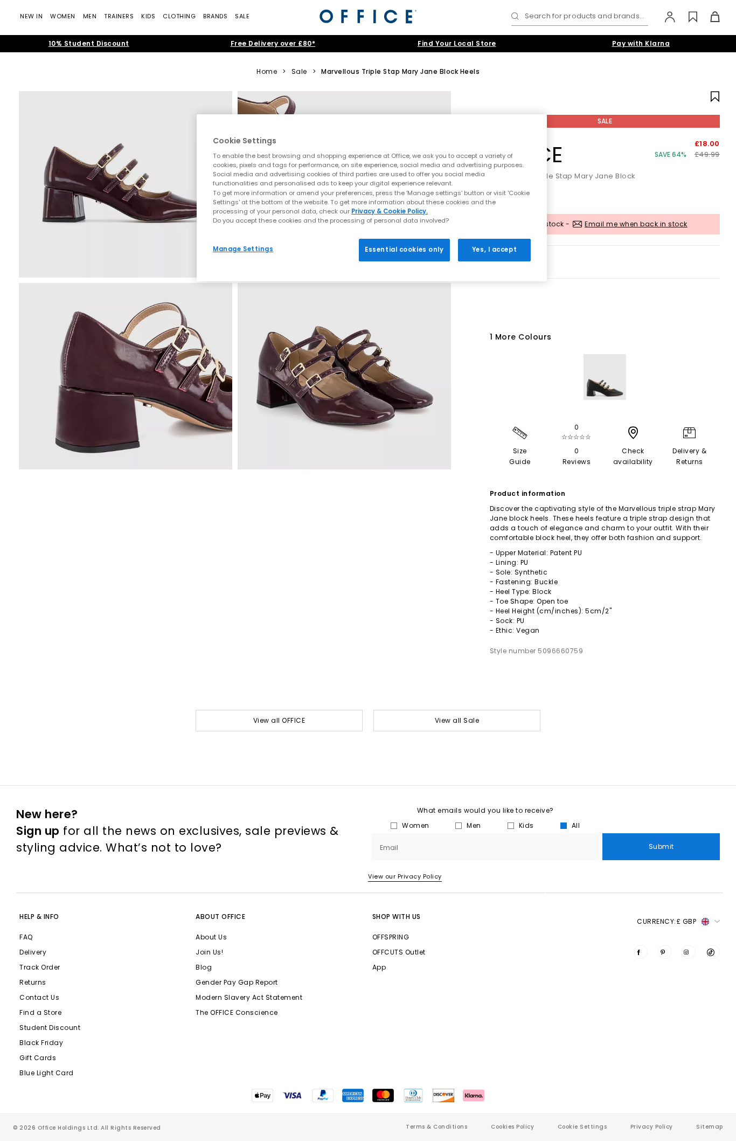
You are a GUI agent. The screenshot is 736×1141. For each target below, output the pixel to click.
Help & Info (39, 916)
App (379, 967)
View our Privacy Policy (405, 876)
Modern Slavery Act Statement (249, 997)
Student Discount (49, 1027)
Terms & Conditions (436, 1127)
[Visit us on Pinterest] (665, 952)
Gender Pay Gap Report (237, 982)
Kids (148, 16)
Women (62, 16)
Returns (32, 982)
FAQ (26, 937)
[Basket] (708, 16)
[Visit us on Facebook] (641, 952)
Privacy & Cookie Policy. (389, 211)
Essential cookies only (404, 249)
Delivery (32, 952)
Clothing (179, 16)
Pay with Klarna (641, 43)
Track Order (39, 967)
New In (31, 16)
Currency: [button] (666, 921)
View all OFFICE (279, 720)
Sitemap (709, 1127)
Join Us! (209, 952)
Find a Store (40, 1012)
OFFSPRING (390, 937)
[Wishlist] (686, 16)
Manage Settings (243, 249)
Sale (242, 16)
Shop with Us (396, 916)
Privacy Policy (651, 1127)
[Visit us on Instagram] (689, 952)
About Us (211, 937)
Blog (204, 967)
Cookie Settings (582, 1127)
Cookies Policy (512, 1127)
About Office (220, 916)
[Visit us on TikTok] (713, 952)
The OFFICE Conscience (237, 1012)
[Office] (368, 16)
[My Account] (664, 16)
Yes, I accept (494, 249)
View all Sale (457, 720)
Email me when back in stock (636, 224)
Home (266, 71)
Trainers (119, 16)
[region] (372, 197)
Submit (661, 846)
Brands (215, 16)
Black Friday (41, 1042)
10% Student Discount (88, 43)
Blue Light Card (46, 1072)
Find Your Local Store (457, 43)
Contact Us (39, 997)
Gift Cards (37, 1057)
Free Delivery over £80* (273, 43)
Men (90, 16)
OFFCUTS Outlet (399, 952)
